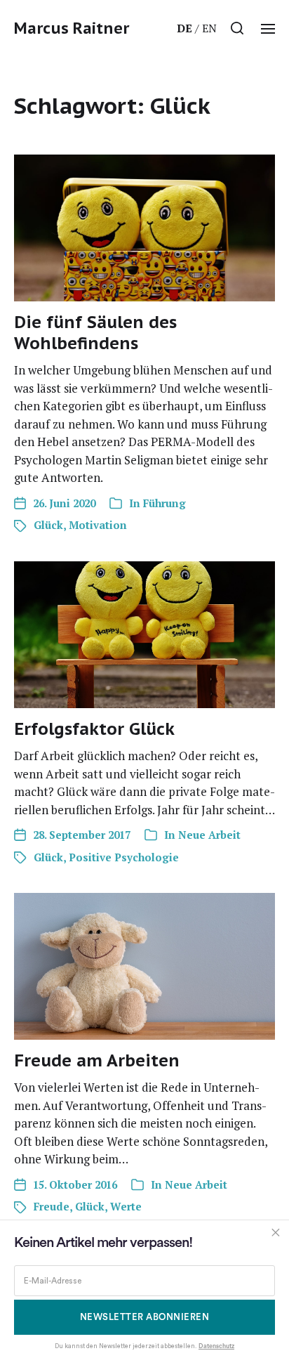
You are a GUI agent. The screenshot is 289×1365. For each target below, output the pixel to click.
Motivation (98, 525)
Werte (126, 1206)
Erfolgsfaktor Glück (94, 729)
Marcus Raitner (71, 28)
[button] (237, 28)
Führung (164, 503)
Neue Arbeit (209, 835)
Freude (51, 1206)
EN (209, 28)
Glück (48, 525)
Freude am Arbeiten (97, 1060)
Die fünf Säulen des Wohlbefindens (95, 332)
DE (184, 28)
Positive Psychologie (124, 857)
